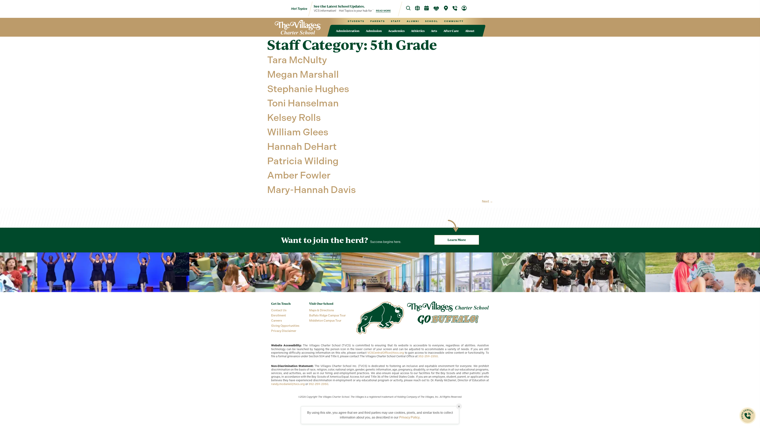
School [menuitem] (431, 21)
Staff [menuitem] (396, 21)
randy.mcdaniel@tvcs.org (288, 384)
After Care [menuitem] (451, 31)
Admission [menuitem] (374, 31)
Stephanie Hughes (308, 89)
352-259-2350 (428, 356)
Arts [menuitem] (434, 31)
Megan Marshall (303, 74)
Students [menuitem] (356, 21)
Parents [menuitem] (377, 21)
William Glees (297, 132)
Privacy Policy (409, 417)
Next (487, 201)
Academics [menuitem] (396, 31)
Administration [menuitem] (347, 31)
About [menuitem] (469, 31)
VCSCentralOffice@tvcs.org (385, 352)
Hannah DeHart (302, 146)
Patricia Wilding (302, 161)
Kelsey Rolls (294, 117)
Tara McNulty (297, 60)
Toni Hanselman (303, 103)
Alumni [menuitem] (413, 21)
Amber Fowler (299, 175)
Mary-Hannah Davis (311, 189)
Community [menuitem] (453, 21)
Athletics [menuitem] (418, 31)
